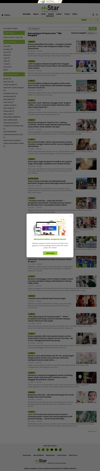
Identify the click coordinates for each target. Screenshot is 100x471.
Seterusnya (50, 253)
